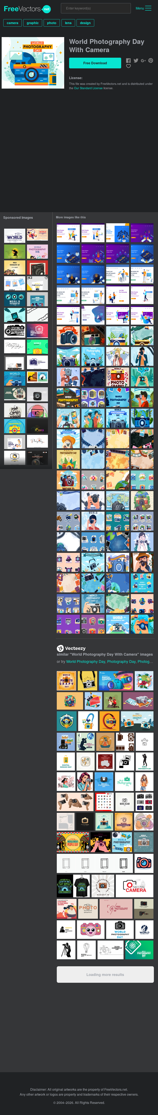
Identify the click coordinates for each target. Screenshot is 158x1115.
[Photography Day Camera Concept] (117, 335)
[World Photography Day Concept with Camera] (68, 335)
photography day (121, 661)
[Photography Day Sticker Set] (142, 479)
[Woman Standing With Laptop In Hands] (93, 294)
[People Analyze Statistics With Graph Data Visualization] (142, 232)
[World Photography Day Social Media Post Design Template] (37, 299)
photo (51, 22)
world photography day (85, 661)
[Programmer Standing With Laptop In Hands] (142, 273)
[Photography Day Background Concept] (117, 500)
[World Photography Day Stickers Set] (142, 521)
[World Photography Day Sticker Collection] (68, 624)
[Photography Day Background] (142, 335)
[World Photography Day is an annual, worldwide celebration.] (37, 363)
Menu (140, 8)
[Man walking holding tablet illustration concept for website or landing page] (142, 294)
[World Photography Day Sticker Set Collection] (68, 562)
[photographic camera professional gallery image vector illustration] (66, 742)
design (85, 22)
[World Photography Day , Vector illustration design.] (14, 267)
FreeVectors (27, 9)
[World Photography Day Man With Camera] (142, 541)
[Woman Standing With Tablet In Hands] (68, 294)
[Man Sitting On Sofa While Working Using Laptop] (117, 315)
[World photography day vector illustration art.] (37, 236)
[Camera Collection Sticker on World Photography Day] (142, 582)
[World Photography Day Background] (93, 376)
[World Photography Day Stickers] (93, 479)
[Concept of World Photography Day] (93, 521)
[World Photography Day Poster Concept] (68, 397)
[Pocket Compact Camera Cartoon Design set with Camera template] (143, 909)
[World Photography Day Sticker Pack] (93, 624)
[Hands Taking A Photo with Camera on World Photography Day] (142, 376)
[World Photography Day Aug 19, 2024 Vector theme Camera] (14, 426)
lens (68, 22)
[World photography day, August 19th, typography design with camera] (37, 426)
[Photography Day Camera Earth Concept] (68, 356)
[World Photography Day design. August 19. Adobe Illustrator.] (37, 283)
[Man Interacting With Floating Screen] (117, 232)
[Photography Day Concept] (117, 418)
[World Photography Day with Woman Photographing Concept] (117, 356)
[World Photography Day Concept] (142, 356)
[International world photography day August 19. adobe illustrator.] (37, 252)
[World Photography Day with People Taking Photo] (93, 418)
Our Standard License (88, 88)
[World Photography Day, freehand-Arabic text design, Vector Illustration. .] (14, 410)
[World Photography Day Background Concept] (68, 582)
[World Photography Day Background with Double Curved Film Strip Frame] (37, 315)
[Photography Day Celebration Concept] (68, 418)
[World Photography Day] (117, 624)
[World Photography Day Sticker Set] (93, 397)
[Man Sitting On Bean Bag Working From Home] (93, 315)
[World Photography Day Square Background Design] (142, 624)
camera (12, 22)
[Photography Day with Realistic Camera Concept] (93, 335)
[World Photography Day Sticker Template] (93, 541)
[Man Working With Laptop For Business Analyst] (117, 273)
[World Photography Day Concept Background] (68, 541)
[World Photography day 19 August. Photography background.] (14, 378)
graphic (33, 22)
